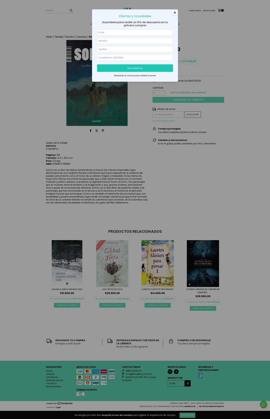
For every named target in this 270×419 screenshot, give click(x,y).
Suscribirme (135, 68)
